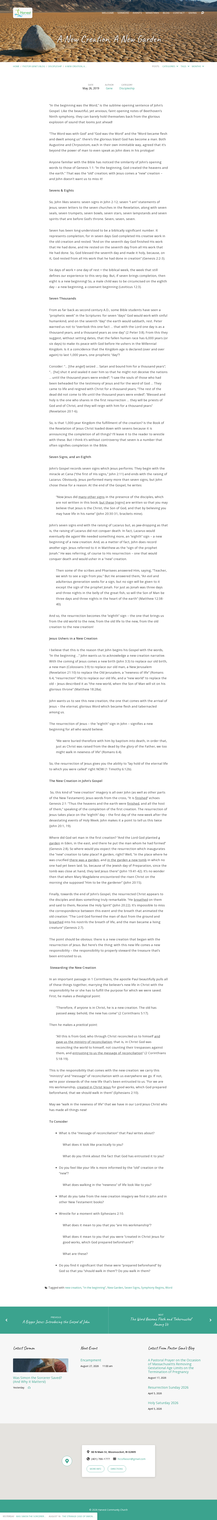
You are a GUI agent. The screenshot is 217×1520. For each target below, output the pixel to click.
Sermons (123, 13)
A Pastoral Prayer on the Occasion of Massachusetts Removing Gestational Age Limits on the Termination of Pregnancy (174, 1366)
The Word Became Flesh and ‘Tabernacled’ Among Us (161, 1321)
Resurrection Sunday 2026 (168, 1387)
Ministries (152, 13)
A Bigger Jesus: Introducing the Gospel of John (56, 1322)
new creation (73, 1287)
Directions (117, 1468)
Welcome (108, 13)
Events (137, 13)
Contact (179, 13)
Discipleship (55, 66)
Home (16, 66)
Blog (166, 13)
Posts (155, 66)
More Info (95, 1468)
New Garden (115, 1287)
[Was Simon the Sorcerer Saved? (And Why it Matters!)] (40, 1370)
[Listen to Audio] (29, 1388)
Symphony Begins (152, 1287)
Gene (109, 88)
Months (197, 66)
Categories (169, 66)
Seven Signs (132, 1287)
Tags (184, 66)
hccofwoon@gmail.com (131, 1459)
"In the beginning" (94, 1287)
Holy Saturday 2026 (163, 1402)
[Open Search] (202, 13)
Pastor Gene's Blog (34, 66)
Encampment (91, 1360)
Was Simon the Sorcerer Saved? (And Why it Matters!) (37, 1379)
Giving (193, 13)
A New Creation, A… (76, 66)
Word (168, 1287)
